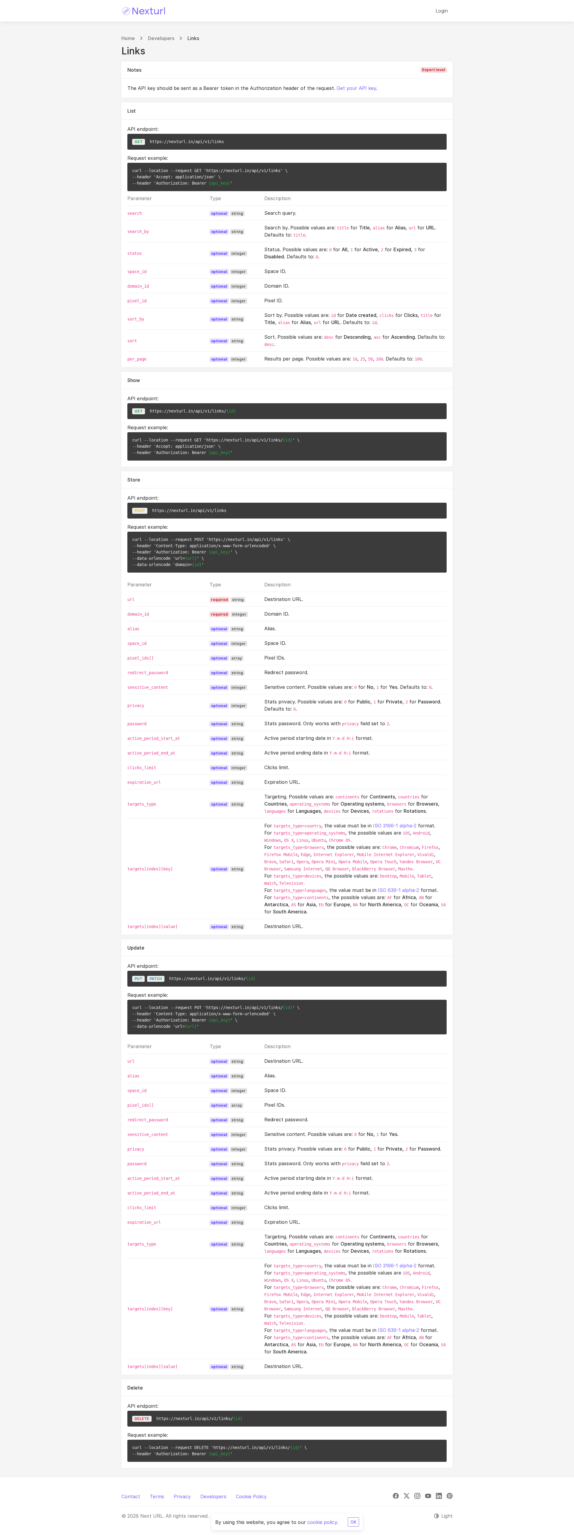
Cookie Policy (251, 1496)
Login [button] (442, 11)
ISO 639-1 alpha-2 (398, 890)
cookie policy (322, 1522)
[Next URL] (144, 11)
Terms (157, 1496)
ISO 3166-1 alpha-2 (394, 826)
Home (128, 38)
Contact (130, 1496)
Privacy (182, 1496)
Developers (161, 38)
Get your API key (356, 88)
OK (353, 1522)
